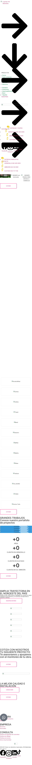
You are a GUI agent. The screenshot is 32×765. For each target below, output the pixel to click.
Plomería (4, 265)
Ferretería (5, 299)
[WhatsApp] (3, 717)
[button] (2, 179)
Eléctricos (5, 282)
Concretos (5, 232)
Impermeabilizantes (9, 332)
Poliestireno (6, 315)
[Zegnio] (16, 743)
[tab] (14, 42)
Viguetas (4, 365)
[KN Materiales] (5, 2)
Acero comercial (8, 215)
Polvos (3, 198)
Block (2, 349)
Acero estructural (8, 248)
